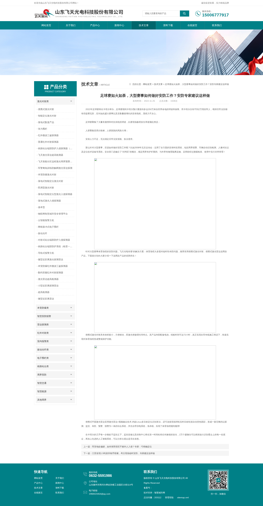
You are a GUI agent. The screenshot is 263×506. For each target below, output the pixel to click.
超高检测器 (43, 292)
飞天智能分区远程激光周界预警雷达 (56, 161)
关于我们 (70, 25)
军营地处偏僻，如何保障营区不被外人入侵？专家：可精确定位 (122, 446)
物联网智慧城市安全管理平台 (53, 213)
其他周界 (41, 399)
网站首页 (46, 25)
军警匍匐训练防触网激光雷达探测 (55, 168)
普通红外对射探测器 (48, 142)
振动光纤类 (43, 349)
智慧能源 (41, 391)
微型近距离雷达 (46, 298)
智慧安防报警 (44, 316)
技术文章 (144, 25)
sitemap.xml (183, 497)
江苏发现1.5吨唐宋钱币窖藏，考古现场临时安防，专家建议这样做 (123, 453)
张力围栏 (42, 128)
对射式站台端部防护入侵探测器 (54, 240)
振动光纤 (42, 233)
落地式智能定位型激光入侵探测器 (55, 194)
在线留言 (192, 25)
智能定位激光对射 (47, 115)
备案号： (148, 488)
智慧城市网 (159, 492)
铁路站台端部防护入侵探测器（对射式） (56, 148)
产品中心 (95, 25)
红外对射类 (43, 333)
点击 (71, 101)
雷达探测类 (43, 324)
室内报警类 (43, 341)
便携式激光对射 (46, 109)
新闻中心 (119, 25)
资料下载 (168, 25)
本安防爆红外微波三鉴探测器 (53, 266)
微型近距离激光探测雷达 (50, 259)
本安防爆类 (43, 307)
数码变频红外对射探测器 (50, 272)
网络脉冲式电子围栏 (48, 226)
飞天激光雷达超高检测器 (50, 155)
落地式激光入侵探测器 (49, 200)
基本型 (41, 207)
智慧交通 (41, 383)
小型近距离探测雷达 (48, 285)
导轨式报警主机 (46, 253)
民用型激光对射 (46, 187)
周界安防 (41, 374)
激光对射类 (43, 101)
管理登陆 (169, 497)
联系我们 (217, 25)
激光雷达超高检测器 (48, 279)
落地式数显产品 (46, 122)
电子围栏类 (43, 358)
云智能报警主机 (46, 220)
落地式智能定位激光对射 (50, 181)
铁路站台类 (43, 366)
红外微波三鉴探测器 (48, 135)
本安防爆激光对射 (47, 174)
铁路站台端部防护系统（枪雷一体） (56, 246)
